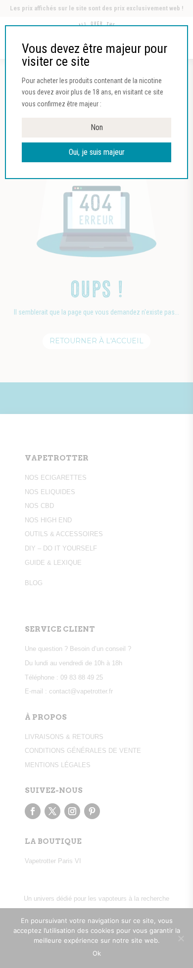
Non (97, 127)
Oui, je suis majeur (97, 152)
